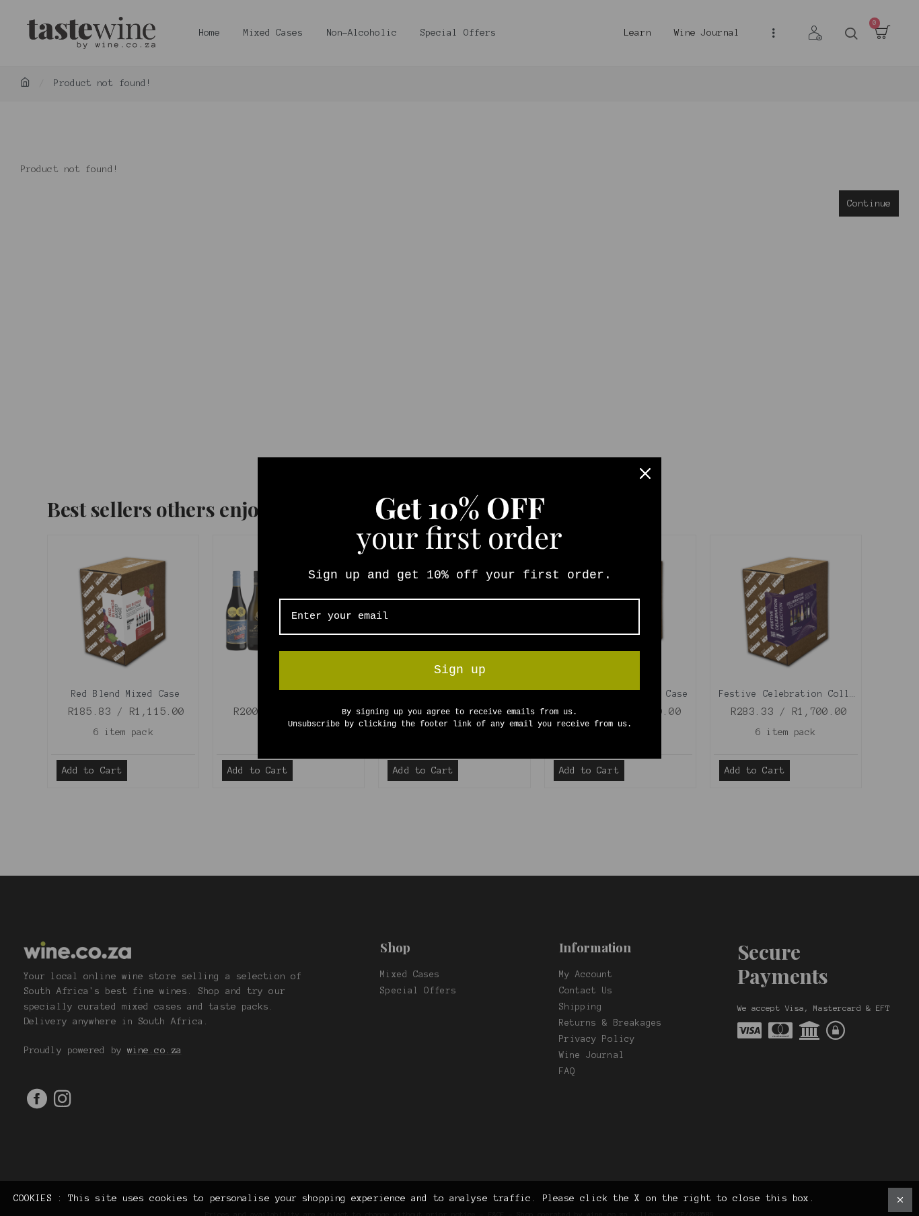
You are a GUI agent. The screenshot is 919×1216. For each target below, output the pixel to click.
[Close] (645, 473)
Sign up (460, 670)
